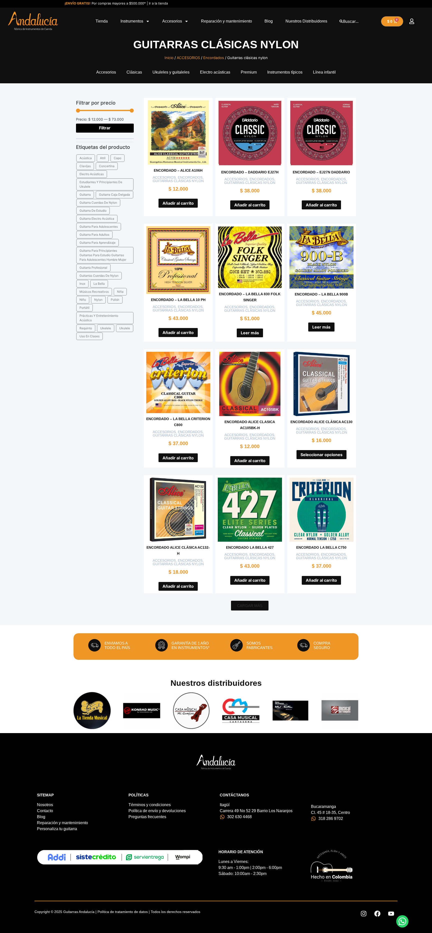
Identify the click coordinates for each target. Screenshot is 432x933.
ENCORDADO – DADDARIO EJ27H (249, 172)
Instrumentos (131, 21)
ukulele (124, 328)
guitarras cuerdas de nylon (99, 275)
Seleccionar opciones (321, 454)
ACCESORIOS (188, 58)
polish (115, 299)
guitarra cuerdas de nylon (98, 202)
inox (82, 283)
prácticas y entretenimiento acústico (99, 318)
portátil (85, 307)
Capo (117, 158)
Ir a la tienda (140, 3)
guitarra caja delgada (114, 194)
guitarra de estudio (93, 210)
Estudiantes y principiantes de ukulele (101, 184)
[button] (412, 21)
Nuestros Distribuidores (306, 21)
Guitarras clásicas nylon (178, 181)
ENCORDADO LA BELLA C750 (321, 547)
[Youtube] (391, 913)
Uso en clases (90, 336)
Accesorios (172, 21)
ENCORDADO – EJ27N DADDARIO (321, 172)
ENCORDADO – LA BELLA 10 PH (178, 300)
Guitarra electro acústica (97, 218)
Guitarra (85, 194)
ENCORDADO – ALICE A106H (178, 170)
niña (120, 291)
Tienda (102, 21)
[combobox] (359, 21)
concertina (106, 166)
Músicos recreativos (94, 291)
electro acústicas (92, 174)
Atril (103, 158)
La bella (99, 283)
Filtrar (104, 127)
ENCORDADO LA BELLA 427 (250, 547)
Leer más (250, 332)
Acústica (86, 158)
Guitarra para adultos (94, 234)
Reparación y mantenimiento (226, 21)
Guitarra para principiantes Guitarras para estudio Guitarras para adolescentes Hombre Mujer (103, 255)
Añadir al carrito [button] (178, 203)
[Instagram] (364, 913)
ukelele (105, 328)
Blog (268, 21)
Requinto (86, 328)
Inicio (169, 58)
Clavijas (85, 166)
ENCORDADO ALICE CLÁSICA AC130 (321, 422)
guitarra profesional (93, 267)
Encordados (213, 58)
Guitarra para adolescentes (99, 226)
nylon (98, 299)
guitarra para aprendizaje (98, 242)
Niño (83, 299)
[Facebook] (377, 913)
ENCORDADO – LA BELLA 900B (321, 294)
